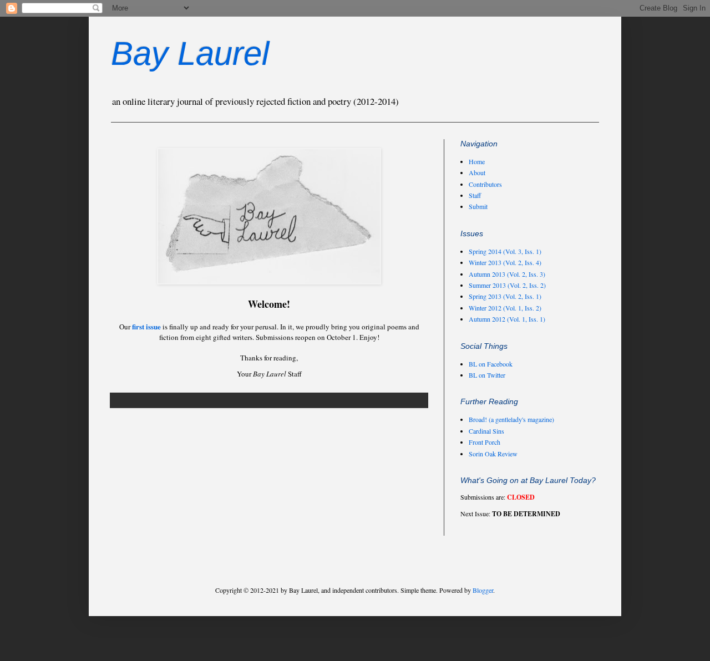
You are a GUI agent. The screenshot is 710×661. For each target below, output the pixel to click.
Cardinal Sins (486, 430)
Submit (478, 206)
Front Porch (484, 442)
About (477, 172)
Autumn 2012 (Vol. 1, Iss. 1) (507, 318)
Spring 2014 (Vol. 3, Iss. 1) (505, 251)
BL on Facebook (491, 363)
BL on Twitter (487, 374)
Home (477, 161)
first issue (146, 326)
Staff (475, 195)
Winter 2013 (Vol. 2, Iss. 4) (505, 262)
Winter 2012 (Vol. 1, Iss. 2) (505, 307)
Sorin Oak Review (493, 453)
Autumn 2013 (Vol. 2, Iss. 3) (507, 274)
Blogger (483, 590)
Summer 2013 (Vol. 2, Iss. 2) (507, 285)
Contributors (485, 184)
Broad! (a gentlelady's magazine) (511, 419)
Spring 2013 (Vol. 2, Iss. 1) (505, 296)
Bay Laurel (190, 53)
